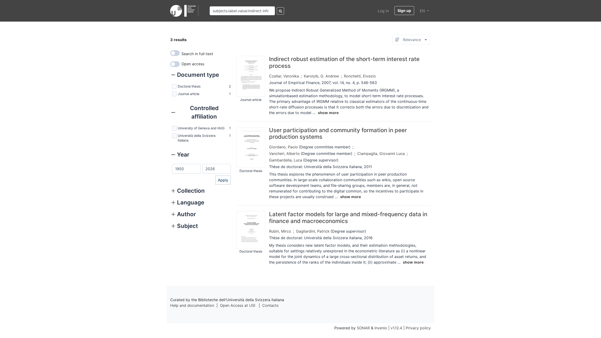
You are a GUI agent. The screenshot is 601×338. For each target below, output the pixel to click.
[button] (195, 75)
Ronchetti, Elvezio (360, 76)
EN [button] (423, 10)
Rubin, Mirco (280, 231)
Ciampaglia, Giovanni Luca (381, 153)
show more (328, 112)
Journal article (188, 94)
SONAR (363, 328)
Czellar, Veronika (284, 76)
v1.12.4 (396, 328)
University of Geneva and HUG (201, 128)
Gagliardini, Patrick (313, 231)
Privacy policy (418, 328)
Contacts (270, 305)
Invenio (380, 328)
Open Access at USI (237, 305)
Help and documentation (192, 305)
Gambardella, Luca (285, 160)
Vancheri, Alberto (284, 153)
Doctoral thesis (189, 86)
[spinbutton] (186, 169)
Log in (383, 10)
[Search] (280, 11)
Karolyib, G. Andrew (321, 76)
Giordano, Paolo (283, 147)
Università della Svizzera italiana (197, 138)
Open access (192, 63)
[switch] (175, 53)
